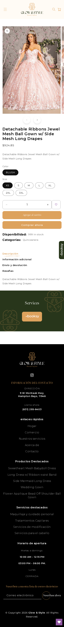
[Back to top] (59, 610)
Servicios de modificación (32, 526)
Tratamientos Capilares (32, 520)
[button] (5, 9)
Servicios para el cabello (32, 533)
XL (50, 185)
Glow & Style (36, 612)
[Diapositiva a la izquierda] (26, 120)
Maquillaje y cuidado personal (32, 514)
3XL (21, 192)
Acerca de (32, 445)
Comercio (32, 432)
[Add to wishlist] (56, 204)
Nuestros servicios (32, 438)
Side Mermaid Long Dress (32, 481)
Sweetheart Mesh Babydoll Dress (32, 468)
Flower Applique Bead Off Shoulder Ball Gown (32, 495)
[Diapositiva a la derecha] (37, 120)
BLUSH (10, 172)
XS (7, 185)
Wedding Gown (32, 487)
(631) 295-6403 (32, 409)
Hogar (32, 426)
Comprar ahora (32, 225)
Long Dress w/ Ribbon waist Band (32, 474)
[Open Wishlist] (59, 622)
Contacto (32, 451)
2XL (8, 192)
